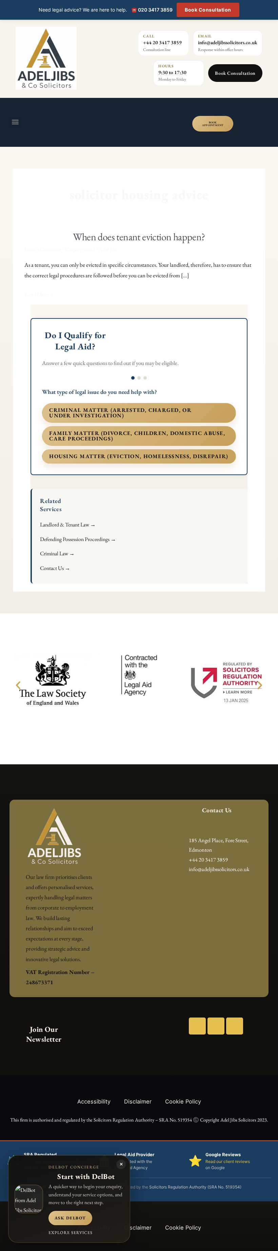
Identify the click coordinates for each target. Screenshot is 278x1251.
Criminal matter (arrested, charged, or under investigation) (120, 412)
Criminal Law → (57, 553)
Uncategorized (80, 249)
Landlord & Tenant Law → (68, 524)
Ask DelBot (70, 1218)
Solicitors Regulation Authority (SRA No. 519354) (195, 1186)
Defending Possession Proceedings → (78, 539)
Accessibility (94, 1101)
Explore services (70, 1232)
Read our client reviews (227, 1161)
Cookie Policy (183, 1101)
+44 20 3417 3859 (162, 42)
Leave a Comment (42, 249)
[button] (15, 122)
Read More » (39, 293)
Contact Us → (55, 568)
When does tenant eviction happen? (139, 236)
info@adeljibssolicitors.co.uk (227, 42)
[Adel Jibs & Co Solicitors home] (60, 58)
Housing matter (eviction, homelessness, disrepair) (138, 456)
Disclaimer (138, 1101)
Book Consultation (208, 10)
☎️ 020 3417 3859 (152, 10)
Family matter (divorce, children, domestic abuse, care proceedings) (137, 436)
